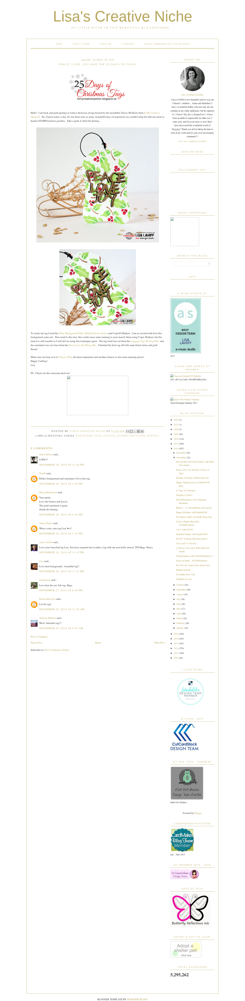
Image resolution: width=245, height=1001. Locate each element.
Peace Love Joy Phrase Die (82, 345)
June (178, 603)
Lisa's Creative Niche (122, 16)
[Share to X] (135, 431)
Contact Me (106, 43)
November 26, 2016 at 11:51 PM (61, 571)
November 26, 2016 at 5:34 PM (61, 533)
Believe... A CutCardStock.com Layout (194, 507)
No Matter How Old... (186, 574)
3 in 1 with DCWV (185, 529)
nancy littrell (46, 542)
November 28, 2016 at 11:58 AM (62, 609)
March (179, 618)
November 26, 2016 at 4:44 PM (61, 514)
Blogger (197, 812)
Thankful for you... (184, 578)
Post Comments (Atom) (57, 650)
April (179, 613)
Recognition (127, 43)
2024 (176, 419)
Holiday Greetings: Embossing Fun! (192, 477)
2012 (176, 648)
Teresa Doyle (45, 523)
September (181, 589)
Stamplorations (131, 435)
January (180, 627)
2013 (176, 643)
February (180, 623)
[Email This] (128, 431)
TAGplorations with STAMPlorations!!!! (194, 555)
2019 (176, 434)
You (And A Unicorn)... (187, 543)
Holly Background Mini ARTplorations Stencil (83, 333)
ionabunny (45, 580)
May (178, 608)
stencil (153, 435)
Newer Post (36, 642)
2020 (176, 429)
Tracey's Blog (66, 357)
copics (109, 435)
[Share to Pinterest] (142, 431)
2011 (176, 652)
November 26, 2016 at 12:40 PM (61, 464)
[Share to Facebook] (138, 431)
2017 (176, 443)
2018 (176, 438)
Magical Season (183, 569)
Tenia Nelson (46, 454)
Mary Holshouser (48, 492)
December (181, 452)
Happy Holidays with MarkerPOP (191, 512)
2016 (176, 448)
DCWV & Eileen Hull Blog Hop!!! (192, 538)
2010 (176, 657)
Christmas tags (88, 435)
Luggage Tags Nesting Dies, (145, 341)
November (181, 457)
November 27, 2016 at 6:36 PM (61, 590)
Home (59, 43)
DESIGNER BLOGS (137, 999)
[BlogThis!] (131, 431)
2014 (176, 638)
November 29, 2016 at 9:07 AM (61, 628)
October (180, 584)
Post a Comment (39, 636)
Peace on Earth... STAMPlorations (191, 560)
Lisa (41, 561)
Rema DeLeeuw (47, 599)
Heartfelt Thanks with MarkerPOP (191, 534)
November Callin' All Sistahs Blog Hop (194, 516)
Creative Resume (81, 43)
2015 (176, 633)
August (180, 594)
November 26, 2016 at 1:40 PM (61, 483)
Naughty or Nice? (184, 494)
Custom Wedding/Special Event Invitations (167, 43)
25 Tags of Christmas (185, 490)
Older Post (159, 642)
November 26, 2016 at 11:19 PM (61, 552)
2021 (176, 424)
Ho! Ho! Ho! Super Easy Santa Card (193, 565)
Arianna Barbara (47, 618)
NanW (42, 473)
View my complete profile (192, 141)
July (178, 599)
